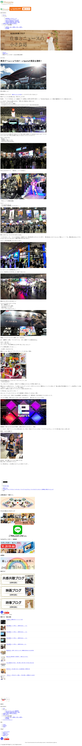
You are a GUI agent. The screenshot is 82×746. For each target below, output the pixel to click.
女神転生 (43, 489)
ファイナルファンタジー (35, 489)
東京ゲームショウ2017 (17, 94)
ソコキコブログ (6, 731)
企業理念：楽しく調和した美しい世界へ (14, 27)
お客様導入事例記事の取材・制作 (12, 22)
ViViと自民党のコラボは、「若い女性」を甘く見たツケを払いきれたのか (20, 662)
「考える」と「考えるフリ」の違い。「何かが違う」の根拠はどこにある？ (20, 675)
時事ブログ (5, 488)
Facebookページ (4, 614)
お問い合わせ (6, 714)
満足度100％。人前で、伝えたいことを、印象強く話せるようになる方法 (20, 650)
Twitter (10, 614)
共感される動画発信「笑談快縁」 (12, 21)
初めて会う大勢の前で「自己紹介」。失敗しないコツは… (17, 656)
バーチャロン (17, 489)
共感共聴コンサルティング (11, 18)
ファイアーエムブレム (25, 489)
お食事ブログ (6, 734)
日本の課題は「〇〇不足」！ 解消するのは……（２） (16, 638)
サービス (5, 16)
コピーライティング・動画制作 (12, 710)
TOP (4, 708)
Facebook (5, 725)
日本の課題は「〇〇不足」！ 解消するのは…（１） (16, 644)
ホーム (4, 14)
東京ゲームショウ (50, 489)
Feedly (4, 726)
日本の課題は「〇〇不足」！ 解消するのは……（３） (16, 631)
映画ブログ (5, 732)
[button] (3, 12)
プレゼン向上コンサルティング (12, 19)
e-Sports (4, 489)
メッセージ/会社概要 (7, 24)
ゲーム (7, 489)
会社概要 (7, 28)
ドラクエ (12, 489)
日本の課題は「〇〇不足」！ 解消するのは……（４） (16, 625)
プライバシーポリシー (7, 719)
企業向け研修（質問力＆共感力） (10, 23)
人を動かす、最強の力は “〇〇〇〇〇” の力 (14, 619)
